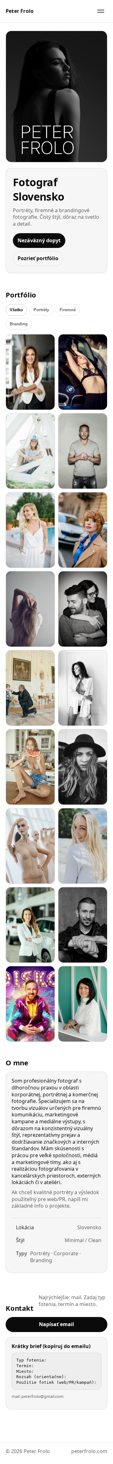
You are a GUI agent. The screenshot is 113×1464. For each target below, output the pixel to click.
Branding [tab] (19, 324)
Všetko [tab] (16, 309)
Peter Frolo (20, 11)
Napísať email (56, 1324)
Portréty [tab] (41, 309)
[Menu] (100, 11)
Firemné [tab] (68, 309)
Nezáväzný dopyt (39, 240)
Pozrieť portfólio (38, 258)
